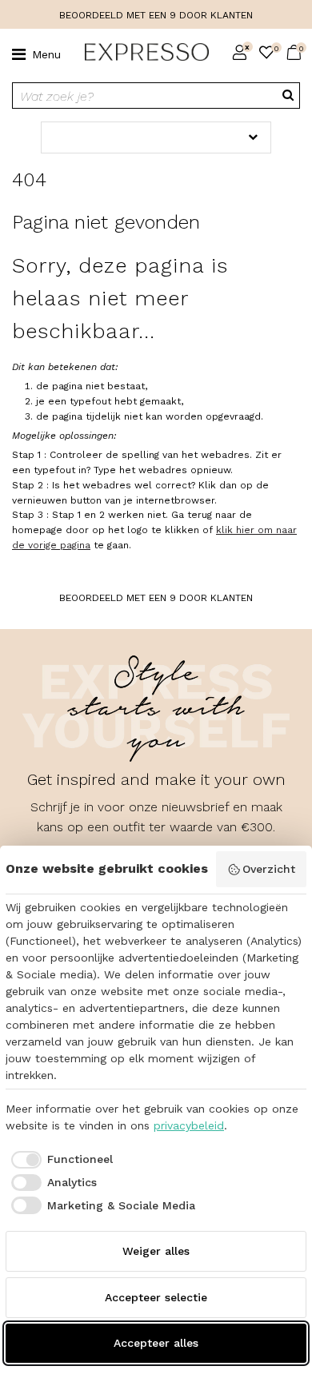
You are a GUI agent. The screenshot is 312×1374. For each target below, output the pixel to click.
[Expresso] (140, 53)
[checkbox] (59, 1160)
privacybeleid (189, 1125)
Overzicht (268, 868)
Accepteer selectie (156, 1297)
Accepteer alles (156, 1342)
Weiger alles (156, 1251)
